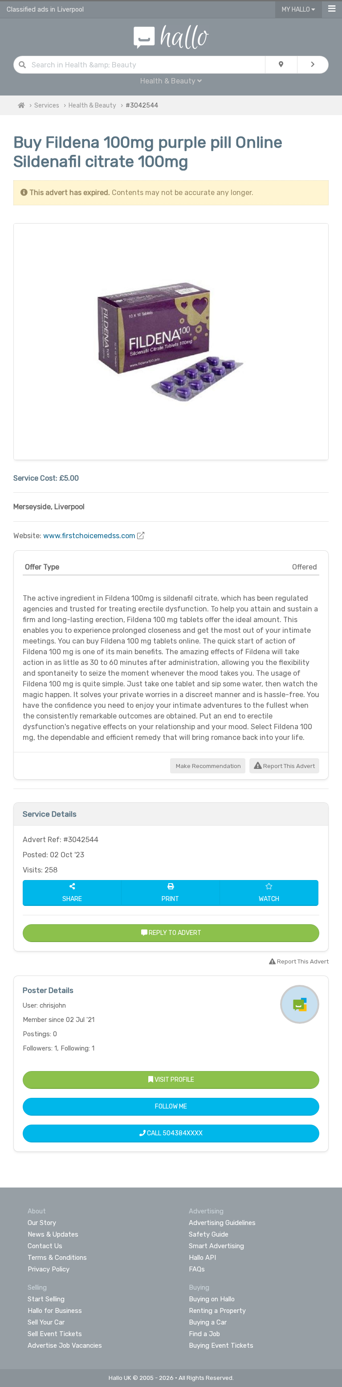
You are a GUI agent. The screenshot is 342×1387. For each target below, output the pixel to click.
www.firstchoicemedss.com (89, 536)
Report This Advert (288, 766)
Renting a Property (217, 1311)
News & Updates (53, 1234)
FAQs (197, 1269)
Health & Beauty (92, 105)
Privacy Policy (48, 1269)
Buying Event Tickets (221, 1345)
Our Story (42, 1223)
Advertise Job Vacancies (65, 1345)
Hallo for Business (55, 1311)
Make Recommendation (208, 766)
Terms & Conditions (57, 1258)
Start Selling (46, 1299)
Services (46, 105)
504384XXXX (183, 1133)
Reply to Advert (174, 933)
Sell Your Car (46, 1322)
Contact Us (45, 1246)
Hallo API (202, 1258)
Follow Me (171, 1106)
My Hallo (296, 9)
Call (174, 1133)
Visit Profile (173, 1080)
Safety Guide (208, 1234)
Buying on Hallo (212, 1299)
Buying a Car (208, 1322)
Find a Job (204, 1334)
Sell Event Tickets (55, 1334)
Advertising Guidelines (222, 1223)
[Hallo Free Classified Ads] (171, 36)
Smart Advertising (216, 1246)
